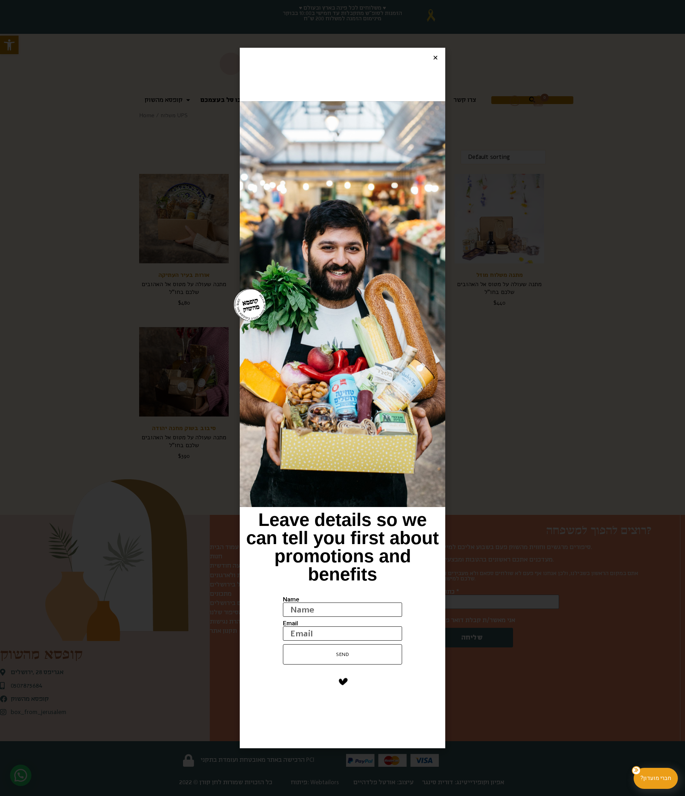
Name (291, 599)
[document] (342, 398)
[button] (435, 57)
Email (290, 623)
